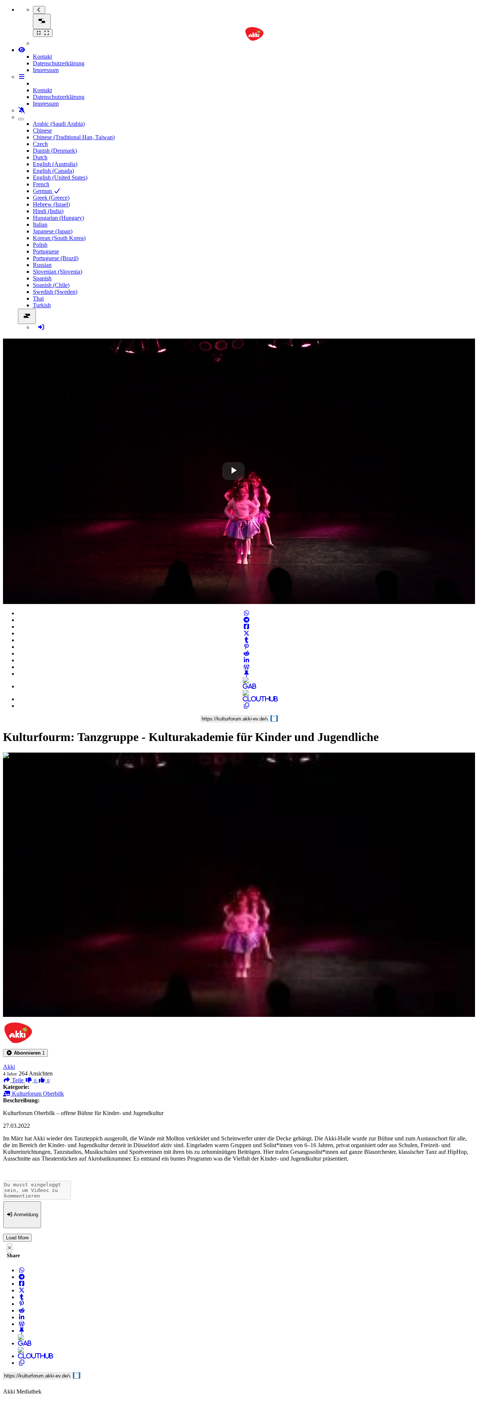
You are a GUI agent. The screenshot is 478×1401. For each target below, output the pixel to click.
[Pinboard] (246, 673)
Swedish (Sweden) (55, 292)
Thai (38, 298)
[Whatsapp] (246, 613)
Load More (17, 1237)
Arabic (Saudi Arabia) (59, 124)
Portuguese (46, 251)
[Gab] (246, 686)
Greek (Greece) (51, 197)
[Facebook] (246, 626)
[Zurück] (39, 10)
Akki (9, 1067)
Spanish (42, 278)
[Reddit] (246, 653)
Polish (40, 245)
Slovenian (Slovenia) (57, 271)
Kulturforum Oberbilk (37, 1093)
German (43, 191)
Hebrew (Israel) (51, 204)
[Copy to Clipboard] (246, 706)
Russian (42, 265)
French (41, 184)
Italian (40, 224)
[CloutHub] (246, 699)
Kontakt (42, 56)
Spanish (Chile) (51, 285)
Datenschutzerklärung (58, 63)
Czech (40, 144)
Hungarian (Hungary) (58, 218)
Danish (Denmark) (55, 150)
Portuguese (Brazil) (55, 258)
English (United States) (60, 177)
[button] (25, 1053)
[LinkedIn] (246, 660)
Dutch (40, 157)
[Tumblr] (246, 640)
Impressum (46, 70)
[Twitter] (246, 633)
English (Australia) (55, 164)
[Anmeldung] (41, 327)
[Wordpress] (246, 667)
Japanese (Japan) (52, 231)
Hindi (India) (48, 211)
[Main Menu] (42, 21)
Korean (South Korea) (59, 238)
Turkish (42, 305)
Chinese (42, 130)
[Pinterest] (246, 647)
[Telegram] (246, 620)
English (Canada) (53, 171)
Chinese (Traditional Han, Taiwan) (74, 137)
